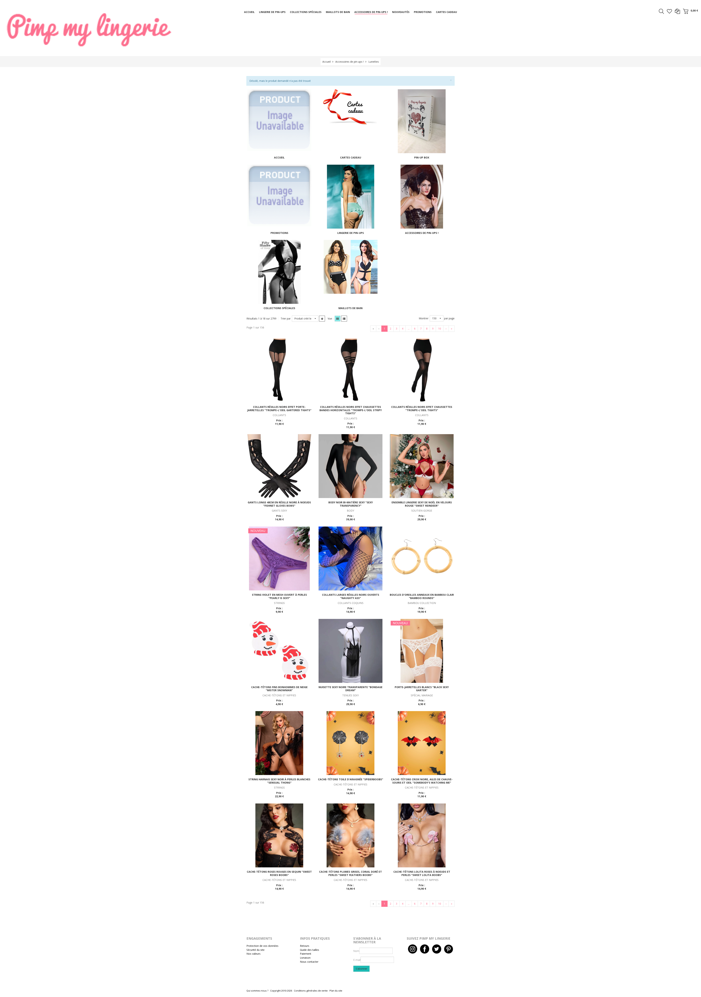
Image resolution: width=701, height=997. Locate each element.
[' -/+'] (322, 319)
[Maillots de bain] (351, 266)
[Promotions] (279, 195)
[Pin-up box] (422, 121)
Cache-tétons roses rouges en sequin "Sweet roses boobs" (279, 873)
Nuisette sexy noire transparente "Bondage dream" (350, 688)
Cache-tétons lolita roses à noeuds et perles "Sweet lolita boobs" (421, 873)
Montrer (423, 318)
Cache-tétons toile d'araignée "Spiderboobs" (350, 779)
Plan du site (336, 990)
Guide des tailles (309, 950)
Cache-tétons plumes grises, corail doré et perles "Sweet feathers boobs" (350, 873)
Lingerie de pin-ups (350, 233)
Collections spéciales (279, 308)
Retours (304, 946)
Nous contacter (309, 961)
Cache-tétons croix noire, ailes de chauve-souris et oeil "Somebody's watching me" (422, 781)
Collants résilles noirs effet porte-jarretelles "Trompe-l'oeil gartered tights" (279, 408)
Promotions (279, 233)
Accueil (326, 61)
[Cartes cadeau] (350, 107)
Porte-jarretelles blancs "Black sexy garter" (422, 688)
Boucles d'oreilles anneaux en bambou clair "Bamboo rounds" (422, 596)
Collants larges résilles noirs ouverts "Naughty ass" (350, 596)
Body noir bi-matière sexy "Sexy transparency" (350, 504)
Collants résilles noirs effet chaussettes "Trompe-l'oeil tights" (421, 408)
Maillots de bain (350, 308)
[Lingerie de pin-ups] (350, 196)
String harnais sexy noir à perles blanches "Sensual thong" (279, 781)
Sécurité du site (255, 950)
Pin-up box (421, 157)
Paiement (305, 953)
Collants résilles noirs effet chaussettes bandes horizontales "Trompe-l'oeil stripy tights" (350, 410)
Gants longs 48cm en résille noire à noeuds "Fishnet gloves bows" (279, 504)
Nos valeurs (253, 953)
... (408, 328)
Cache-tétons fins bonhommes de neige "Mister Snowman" (279, 688)
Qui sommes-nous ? (257, 990)
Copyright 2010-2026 (281, 990)
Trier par (286, 318)
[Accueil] (279, 120)
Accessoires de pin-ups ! (349, 61)
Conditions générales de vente (311, 990)
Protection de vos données (262, 946)
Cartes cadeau (350, 157)
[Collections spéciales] (279, 271)
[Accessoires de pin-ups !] (422, 196)
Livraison (305, 957)
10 (439, 328)
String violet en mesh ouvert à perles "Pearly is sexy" (279, 596)
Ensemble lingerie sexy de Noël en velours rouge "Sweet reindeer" (422, 504)
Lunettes (373, 61)
